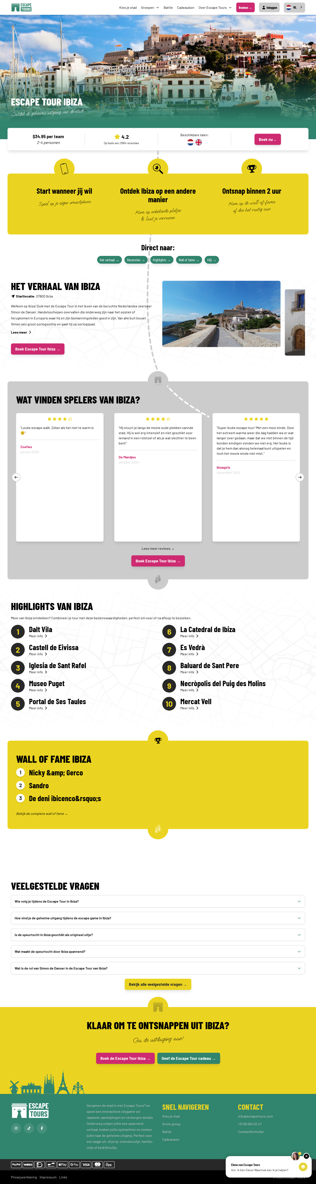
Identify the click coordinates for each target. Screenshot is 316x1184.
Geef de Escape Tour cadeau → (189, 1058)
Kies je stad (128, 7)
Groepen (147, 7)
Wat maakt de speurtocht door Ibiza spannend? (50, 951)
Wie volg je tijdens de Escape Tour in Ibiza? (47, 901)
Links (63, 1177)
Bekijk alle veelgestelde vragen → (158, 984)
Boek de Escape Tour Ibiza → (125, 1058)
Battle (168, 7)
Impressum (48, 1177)
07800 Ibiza (34, 296)
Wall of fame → (189, 259)
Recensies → (136, 259)
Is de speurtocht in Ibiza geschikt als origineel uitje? (54, 935)
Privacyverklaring (24, 1177)
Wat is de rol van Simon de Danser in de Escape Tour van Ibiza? (61, 968)
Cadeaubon (185, 7)
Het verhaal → (109, 259)
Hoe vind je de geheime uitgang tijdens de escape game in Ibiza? (63, 918)
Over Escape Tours (213, 7)
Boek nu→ (268, 139)
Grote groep (171, 1124)
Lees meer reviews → (158, 548)
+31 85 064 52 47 (250, 1124)
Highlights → (162, 259)
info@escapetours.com (255, 1116)
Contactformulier (251, 1132)
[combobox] (294, 7)
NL (294, 7)
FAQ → (211, 259)
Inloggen (271, 7)
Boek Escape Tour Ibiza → (37, 349)
